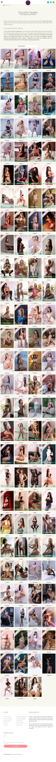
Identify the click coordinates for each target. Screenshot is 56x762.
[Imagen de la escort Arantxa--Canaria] (48, 408)
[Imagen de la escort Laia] (35, 501)
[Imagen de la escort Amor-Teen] (48, 152)
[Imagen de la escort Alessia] (48, 59)
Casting (5, 723)
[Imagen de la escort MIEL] (21, 454)
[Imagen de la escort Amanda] (21, 501)
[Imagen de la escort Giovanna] (21, 152)
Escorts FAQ (19, 720)
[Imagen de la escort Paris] (35, 640)
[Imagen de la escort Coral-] (21, 221)
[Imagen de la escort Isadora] (21, 384)
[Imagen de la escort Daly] (7, 59)
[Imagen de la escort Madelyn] (21, 245)
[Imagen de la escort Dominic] (35, 338)
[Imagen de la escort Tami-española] (21, 315)
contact (5, 725)
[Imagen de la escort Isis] (48, 570)
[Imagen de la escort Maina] (7, 361)
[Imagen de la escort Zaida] (7, 245)
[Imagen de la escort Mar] (7, 152)
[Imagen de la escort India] (7, 82)
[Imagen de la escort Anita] (35, 524)
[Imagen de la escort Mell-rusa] (21, 198)
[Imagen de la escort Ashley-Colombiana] (7, 105)
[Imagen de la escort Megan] (21, 431)
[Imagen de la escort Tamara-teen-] (7, 175)
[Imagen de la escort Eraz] (7, 663)
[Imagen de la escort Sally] (35, 175)
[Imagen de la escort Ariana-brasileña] (21, 687)
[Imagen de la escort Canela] (7, 291)
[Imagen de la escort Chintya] (48, 361)
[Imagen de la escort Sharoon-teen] (48, 594)
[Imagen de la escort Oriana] (7, 524)
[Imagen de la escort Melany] (35, 82)
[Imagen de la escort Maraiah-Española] (48, 524)
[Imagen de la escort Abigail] (7, 198)
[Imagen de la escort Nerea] (21, 663)
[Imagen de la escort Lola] (35, 617)
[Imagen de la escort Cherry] (21, 59)
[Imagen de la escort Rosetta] (7, 477)
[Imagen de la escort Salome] (35, 105)
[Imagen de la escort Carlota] (21, 82)
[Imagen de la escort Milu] (21, 617)
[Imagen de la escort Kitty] (48, 617)
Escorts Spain (8, 5)
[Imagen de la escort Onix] (35, 431)
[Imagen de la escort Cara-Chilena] (35, 547)
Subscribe (15, 746)
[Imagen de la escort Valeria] (7, 315)
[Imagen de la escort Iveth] (21, 570)
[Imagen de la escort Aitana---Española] (7, 640)
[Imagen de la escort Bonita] (7, 594)
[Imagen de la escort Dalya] (35, 361)
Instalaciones (7, 720)
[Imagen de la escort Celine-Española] (7, 547)
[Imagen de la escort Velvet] (48, 221)
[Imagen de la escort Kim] (21, 361)
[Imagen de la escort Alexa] (7, 570)
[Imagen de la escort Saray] (7, 408)
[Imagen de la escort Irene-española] (7, 501)
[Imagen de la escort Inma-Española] (21, 291)
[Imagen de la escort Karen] (48, 175)
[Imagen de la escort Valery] (21, 105)
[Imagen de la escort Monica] (35, 268)
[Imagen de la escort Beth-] (48, 501)
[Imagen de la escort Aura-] (21, 128)
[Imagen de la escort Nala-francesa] (35, 477)
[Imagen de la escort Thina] (48, 268)
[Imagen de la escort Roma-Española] (48, 291)
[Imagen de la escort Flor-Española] (48, 128)
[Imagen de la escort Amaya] (35, 687)
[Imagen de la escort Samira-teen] (35, 594)
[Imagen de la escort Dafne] (21, 547)
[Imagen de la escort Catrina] (48, 663)
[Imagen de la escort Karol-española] (7, 431)
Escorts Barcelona (21, 716)
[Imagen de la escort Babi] (7, 268)
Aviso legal (19, 725)
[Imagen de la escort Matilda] (7, 454)
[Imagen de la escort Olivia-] (35, 245)
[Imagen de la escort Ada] (48, 547)
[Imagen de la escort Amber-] (7, 128)
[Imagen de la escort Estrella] (21, 477)
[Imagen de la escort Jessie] (48, 315)
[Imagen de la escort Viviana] (48, 198)
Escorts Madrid (7, 718)
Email (4, 735)
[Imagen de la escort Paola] (35, 408)
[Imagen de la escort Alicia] (35, 198)
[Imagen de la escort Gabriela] (21, 524)
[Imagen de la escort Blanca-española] (35, 152)
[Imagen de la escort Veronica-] (7, 338)
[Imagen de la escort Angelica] (48, 82)
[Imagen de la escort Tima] (48, 454)
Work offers (19, 723)
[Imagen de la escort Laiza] (21, 640)
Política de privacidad (16, 754)
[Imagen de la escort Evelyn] (21, 594)
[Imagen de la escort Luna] (48, 105)
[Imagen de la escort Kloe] (35, 315)
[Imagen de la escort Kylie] (21, 338)
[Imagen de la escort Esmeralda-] (35, 59)
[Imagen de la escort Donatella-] (48, 338)
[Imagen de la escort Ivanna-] (7, 617)
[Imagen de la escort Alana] (7, 687)
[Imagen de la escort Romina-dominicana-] (21, 175)
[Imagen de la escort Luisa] (48, 640)
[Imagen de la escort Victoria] (7, 384)
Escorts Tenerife (21, 718)
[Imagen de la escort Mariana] (21, 408)
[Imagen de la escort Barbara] (35, 221)
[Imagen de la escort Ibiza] (48, 384)
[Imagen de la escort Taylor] (35, 454)
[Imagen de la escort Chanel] (35, 663)
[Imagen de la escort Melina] (21, 268)
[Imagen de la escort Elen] (35, 128)
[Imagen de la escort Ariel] (48, 431)
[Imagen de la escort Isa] (48, 245)
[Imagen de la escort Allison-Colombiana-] (35, 570)
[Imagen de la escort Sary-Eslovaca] (35, 291)
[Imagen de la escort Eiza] (7, 221)
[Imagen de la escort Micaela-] (35, 384)
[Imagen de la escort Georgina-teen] (48, 477)
